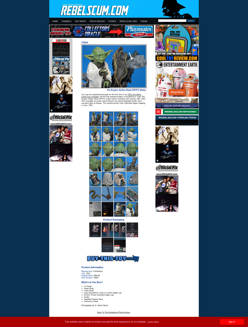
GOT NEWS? (80, 21)
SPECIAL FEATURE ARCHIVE (177, 106)
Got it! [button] (232, 322)
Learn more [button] (153, 322)
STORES (112, 21)
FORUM (144, 21)
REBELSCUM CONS (128, 21)
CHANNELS (66, 21)
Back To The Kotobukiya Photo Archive (113, 312)
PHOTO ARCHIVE (97, 21)
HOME (55, 21)
